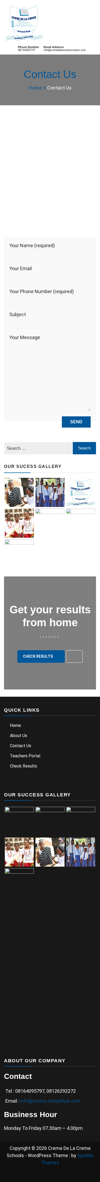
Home (15, 725)
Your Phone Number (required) (41, 291)
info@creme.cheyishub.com (50, 1101)
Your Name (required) (32, 245)
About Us (18, 735)
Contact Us (20, 745)
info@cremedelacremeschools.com (64, 50)
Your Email (20, 268)
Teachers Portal (25, 755)
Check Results (38, 656)
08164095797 (26, 50)
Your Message (24, 337)
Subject (17, 314)
